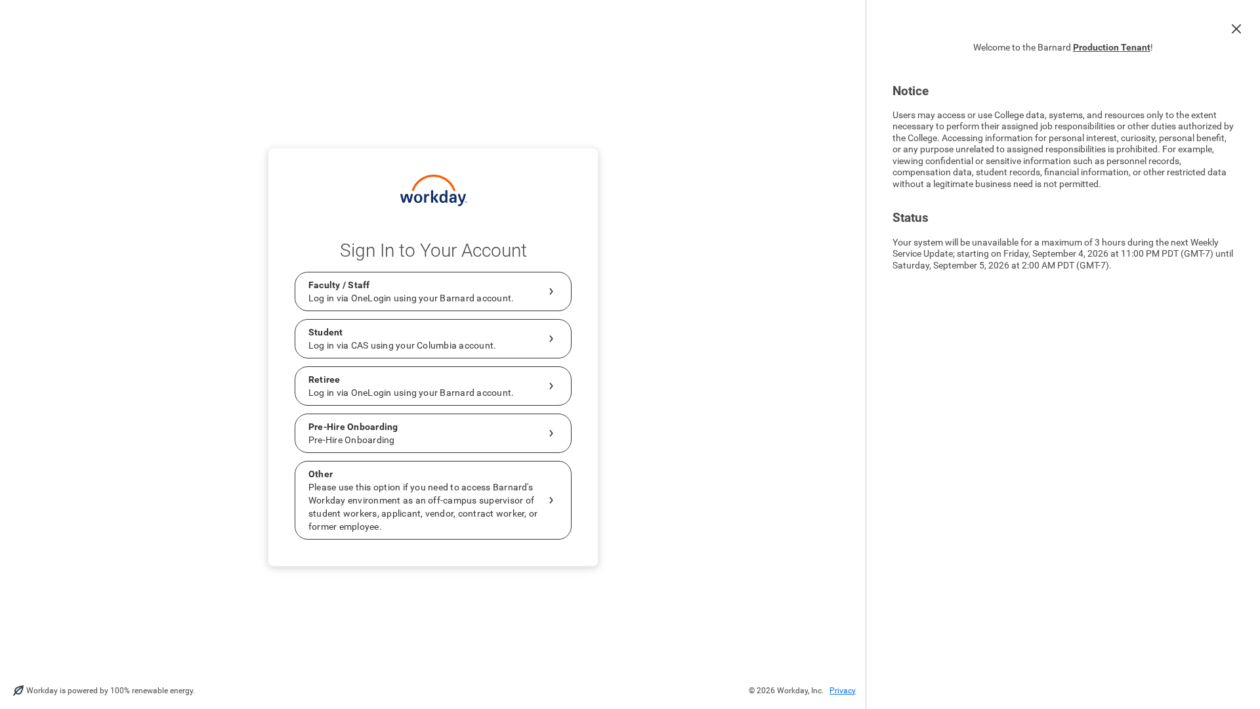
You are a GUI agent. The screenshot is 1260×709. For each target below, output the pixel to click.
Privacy (843, 690)
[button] (1236, 29)
